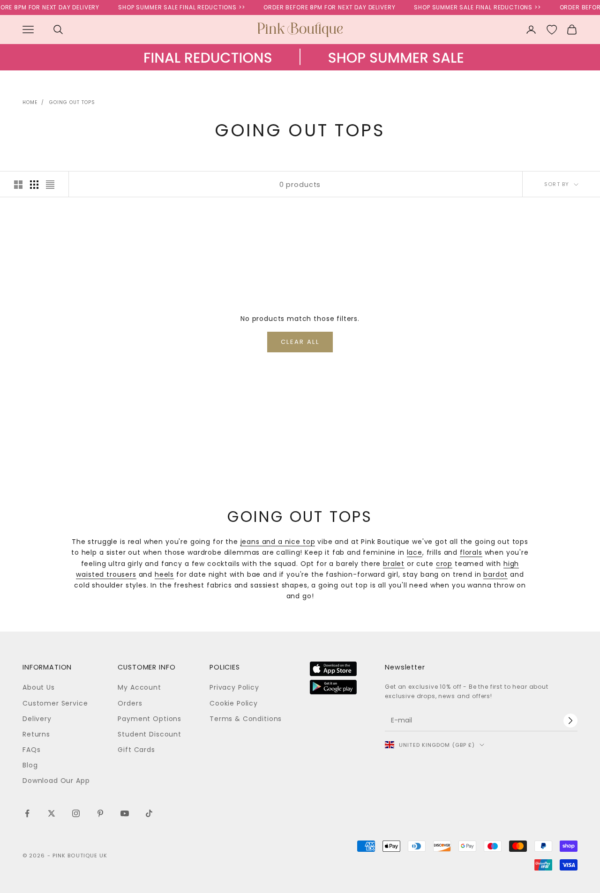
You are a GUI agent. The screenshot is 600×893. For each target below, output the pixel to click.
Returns (36, 734)
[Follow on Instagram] (76, 813)
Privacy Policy (234, 687)
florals (471, 552)
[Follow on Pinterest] (100, 813)
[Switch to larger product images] (18, 184)
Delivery (37, 718)
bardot (495, 574)
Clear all (300, 341)
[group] (300, 66)
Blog (30, 765)
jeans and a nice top (277, 541)
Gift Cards (136, 749)
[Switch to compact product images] (50, 184)
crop (444, 563)
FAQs (31, 749)
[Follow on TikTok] (149, 813)
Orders (130, 703)
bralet (394, 563)
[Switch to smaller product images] (34, 184)
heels (164, 574)
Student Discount (149, 734)
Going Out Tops (72, 102)
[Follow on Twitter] (51, 813)
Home (30, 102)
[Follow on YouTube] (124, 813)
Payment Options (149, 718)
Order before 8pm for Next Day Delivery (323, 7)
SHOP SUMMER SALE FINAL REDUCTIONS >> (175, 7)
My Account (139, 687)
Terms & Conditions (246, 718)
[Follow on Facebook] (27, 813)
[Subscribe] (570, 721)
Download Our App (56, 780)
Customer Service (55, 703)
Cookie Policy (234, 703)
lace (414, 552)
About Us (38, 687)
